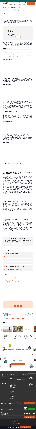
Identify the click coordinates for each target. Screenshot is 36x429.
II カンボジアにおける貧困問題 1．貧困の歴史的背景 (16, 288)
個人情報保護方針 (11, 403)
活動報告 (23, 378)
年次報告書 (23, 379)
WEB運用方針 (6, 403)
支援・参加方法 (14, 4)
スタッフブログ (30, 389)
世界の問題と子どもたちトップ (31, 375)
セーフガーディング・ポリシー (17, 403)
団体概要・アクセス (4, 378)
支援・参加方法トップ (12, 374)
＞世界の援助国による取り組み (11, 34)
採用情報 (2, 403)
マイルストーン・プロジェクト (13, 397)
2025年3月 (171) (23, 318)
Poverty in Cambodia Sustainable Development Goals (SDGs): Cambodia (21, 292)
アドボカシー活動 (19, 378)
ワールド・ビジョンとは (10, 4)
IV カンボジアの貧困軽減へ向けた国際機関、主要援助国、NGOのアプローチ (19, 295)
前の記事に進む (6, 313)
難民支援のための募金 (12, 387)
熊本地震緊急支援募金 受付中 (18, 0)
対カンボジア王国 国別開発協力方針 (14, 294)
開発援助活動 (18, 375)
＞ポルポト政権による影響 (11, 32)
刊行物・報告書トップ (25, 374)
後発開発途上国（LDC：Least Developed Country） (16, 280)
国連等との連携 (19, 379)
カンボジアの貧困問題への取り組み (12, 33)
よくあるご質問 (16, 2)
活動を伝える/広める (12, 392)
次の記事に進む (30, 313)
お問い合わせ (11, 2)
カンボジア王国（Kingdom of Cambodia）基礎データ (16, 290)
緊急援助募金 (11, 390)
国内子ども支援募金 (12, 391)
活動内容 (17, 5)
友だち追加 (31, 408)
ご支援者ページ (21, 2)
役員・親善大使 (4, 383)
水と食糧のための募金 (12, 384)
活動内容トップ (19, 374)
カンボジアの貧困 (9, 30)
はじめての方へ (11, 375)
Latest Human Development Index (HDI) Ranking (19, 282)
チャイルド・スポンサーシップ (13, 381)
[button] (34, 330)
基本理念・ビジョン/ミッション (5, 377)
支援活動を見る (18, 244)
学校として (11, 378)
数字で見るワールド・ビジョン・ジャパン (5, 380)
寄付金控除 (11, 395)
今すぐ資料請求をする (29, 417)
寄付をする (30, 3)
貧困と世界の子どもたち (31, 377)
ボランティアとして (12, 379)
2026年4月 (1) (18, 318)
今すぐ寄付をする (29, 402)
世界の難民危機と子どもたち (31, 381)
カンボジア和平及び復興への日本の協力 (14, 293)
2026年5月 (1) (13, 318)
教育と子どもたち (31, 378)
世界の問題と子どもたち (24, 4)
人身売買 (30, 383)
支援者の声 (30, 386)
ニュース (23, 375)
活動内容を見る (26, 427)
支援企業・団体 (4, 384)
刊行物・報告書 (20, 4)
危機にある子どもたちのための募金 (13, 386)
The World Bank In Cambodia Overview (16, 277)
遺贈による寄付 (11, 398)
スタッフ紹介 (3, 382)
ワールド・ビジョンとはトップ (5, 375)
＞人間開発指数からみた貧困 (11, 31)
